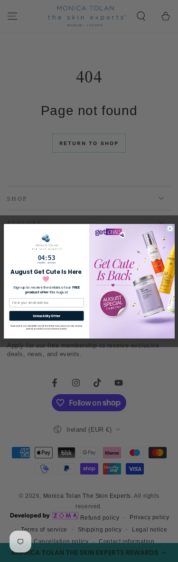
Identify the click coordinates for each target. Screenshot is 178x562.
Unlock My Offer (46, 315)
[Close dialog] (170, 228)
